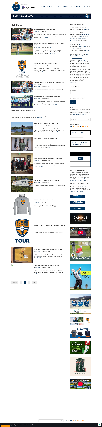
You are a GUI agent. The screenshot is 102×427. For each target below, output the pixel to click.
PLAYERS (60, 6)
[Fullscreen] (88, 237)
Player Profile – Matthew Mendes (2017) (23, 110)
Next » (34, 282)
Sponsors (80, 44)
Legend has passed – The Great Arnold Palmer (48, 249)
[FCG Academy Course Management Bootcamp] (22, 163)
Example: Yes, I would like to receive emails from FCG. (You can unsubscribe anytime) (80, 98)
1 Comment (52, 47)
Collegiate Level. (84, 186)
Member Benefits (85, 34)
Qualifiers (80, 36)
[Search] (89, 6)
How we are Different (77, 58)
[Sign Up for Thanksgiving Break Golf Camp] (22, 184)
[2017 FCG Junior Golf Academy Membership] (22, 101)
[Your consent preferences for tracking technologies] (99, 424)
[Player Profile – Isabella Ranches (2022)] (22, 128)
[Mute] (86, 237)
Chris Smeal (37, 31)
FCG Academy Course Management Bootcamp (48, 158)
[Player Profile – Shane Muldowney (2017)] (22, 144)
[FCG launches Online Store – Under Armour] (22, 204)
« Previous (14, 282)
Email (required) (74, 90)
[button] (47, 6)
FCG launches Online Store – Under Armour (47, 200)
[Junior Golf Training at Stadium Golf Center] (22, 270)
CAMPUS (72, 48)
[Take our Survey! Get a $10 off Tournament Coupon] (22, 231)
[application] (80, 232)
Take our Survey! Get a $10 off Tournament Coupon (49, 225)
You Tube (83, 60)
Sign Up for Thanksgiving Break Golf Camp (47, 180)
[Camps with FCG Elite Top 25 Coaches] (22, 68)
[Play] (72, 237)
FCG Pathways (73, 40)
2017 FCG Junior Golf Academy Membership (47, 96)
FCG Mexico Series (82, 38)
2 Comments (52, 228)
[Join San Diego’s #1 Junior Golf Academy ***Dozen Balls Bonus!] (22, 87)
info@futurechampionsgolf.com (77, 191)
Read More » (46, 37)
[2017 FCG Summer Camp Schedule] (22, 34)
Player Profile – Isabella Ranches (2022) (46, 123)
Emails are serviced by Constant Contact (80, 114)
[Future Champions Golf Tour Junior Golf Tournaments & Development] (23, 6)
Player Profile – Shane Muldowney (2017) (46, 138)
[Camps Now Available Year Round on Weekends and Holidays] (22, 49)
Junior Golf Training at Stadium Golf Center (47, 265)
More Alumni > (73, 82)
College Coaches (82, 46)
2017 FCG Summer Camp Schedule (44, 29)
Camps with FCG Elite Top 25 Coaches (45, 63)
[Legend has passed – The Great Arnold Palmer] (22, 255)
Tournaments (76, 32)
